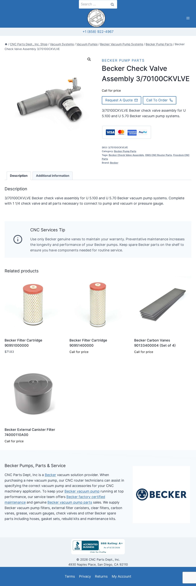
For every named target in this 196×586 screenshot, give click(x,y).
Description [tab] (19, 176)
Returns (101, 576)
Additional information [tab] (52, 176)
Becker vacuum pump (82, 491)
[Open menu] (187, 18)
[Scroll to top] (10, 574)
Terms (70, 576)
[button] (89, 59)
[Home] (6, 44)
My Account (121, 576)
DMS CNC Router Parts (158, 155)
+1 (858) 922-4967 (98, 32)
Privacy (85, 576)
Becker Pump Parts (123, 60)
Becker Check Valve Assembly (126, 155)
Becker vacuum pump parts (69, 502)
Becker (114, 162)
